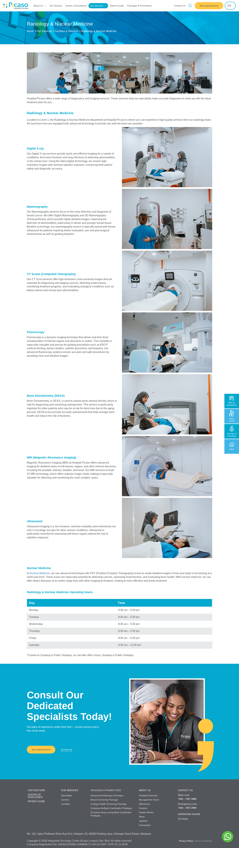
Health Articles (146, 812)
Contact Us (179, 5)
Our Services (96, 5)
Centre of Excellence (76, 5)
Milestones (144, 804)
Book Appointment (41, 749)
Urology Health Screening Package (108, 804)
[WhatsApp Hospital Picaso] (227, 836)
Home (30, 31)
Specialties (66, 795)
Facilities (65, 804)
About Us (38, 5)
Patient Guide (117, 5)
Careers (143, 808)
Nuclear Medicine (40, 573)
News (142, 816)
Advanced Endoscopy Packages (107, 795)
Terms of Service (203, 841)
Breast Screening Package (104, 799)
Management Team (149, 799)
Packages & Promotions (139, 5)
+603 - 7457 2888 (187, 799)
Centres (65, 799)
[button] (36, 69)
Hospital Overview (148, 795)
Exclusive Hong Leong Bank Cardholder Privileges (111, 814)
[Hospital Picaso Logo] (5, 5)
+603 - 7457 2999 (187, 808)
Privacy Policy (186, 841)
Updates (143, 821)
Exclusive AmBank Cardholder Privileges (111, 808)
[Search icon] (190, 6)
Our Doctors (56, 5)
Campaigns (145, 825)
